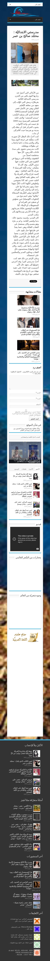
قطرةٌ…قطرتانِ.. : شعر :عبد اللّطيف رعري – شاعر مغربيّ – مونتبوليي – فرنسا (21, 826)
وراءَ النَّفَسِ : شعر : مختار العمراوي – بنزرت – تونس (22, 807)
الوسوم (16, 469)
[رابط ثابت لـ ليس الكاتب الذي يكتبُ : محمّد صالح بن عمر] (36, 486)
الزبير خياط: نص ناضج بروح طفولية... (21, 943)
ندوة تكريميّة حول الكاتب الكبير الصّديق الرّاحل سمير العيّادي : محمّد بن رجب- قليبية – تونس (21, 836)
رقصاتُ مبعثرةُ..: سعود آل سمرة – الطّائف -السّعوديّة (22, 895)
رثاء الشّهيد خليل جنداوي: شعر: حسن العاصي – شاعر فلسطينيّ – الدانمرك (20, 846)
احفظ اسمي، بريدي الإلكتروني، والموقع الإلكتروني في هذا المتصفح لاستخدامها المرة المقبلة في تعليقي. (26, 413)
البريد (39, 398)
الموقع (38, 404)
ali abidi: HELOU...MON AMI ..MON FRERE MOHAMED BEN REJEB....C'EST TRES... (21, 953)
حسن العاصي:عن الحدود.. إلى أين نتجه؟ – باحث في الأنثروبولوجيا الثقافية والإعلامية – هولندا (28, 356)
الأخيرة (31, 469)
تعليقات (24, 469)
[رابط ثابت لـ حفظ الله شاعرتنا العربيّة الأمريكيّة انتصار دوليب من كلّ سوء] (36, 476)
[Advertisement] (25, 697)
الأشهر (38, 469)
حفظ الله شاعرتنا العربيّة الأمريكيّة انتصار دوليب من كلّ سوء (22, 476)
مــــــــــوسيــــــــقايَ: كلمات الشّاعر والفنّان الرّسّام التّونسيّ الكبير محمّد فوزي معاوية (20, 816)
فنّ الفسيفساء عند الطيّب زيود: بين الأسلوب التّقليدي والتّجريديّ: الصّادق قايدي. (30, 332)
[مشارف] (25, 11)
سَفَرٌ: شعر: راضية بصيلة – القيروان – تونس (22, 904)
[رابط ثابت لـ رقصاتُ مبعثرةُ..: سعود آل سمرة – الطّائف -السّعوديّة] (36, 896)
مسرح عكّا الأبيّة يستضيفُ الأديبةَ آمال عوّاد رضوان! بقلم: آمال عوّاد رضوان (29, 310)
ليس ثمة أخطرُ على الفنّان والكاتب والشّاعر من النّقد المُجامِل (23, 512)
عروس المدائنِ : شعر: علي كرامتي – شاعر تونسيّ (22, 781)
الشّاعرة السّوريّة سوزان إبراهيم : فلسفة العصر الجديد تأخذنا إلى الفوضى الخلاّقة (21, 494)
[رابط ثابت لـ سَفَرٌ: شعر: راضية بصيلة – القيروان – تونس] (36, 905)
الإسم (39, 393)
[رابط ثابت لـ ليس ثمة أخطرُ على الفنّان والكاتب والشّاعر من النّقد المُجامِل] (36, 513)
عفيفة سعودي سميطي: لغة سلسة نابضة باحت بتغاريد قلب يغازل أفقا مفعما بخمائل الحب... (22, 937)
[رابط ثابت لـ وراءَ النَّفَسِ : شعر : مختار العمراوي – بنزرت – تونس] (36, 808)
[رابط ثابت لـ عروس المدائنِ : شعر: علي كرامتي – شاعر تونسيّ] (36, 504)
